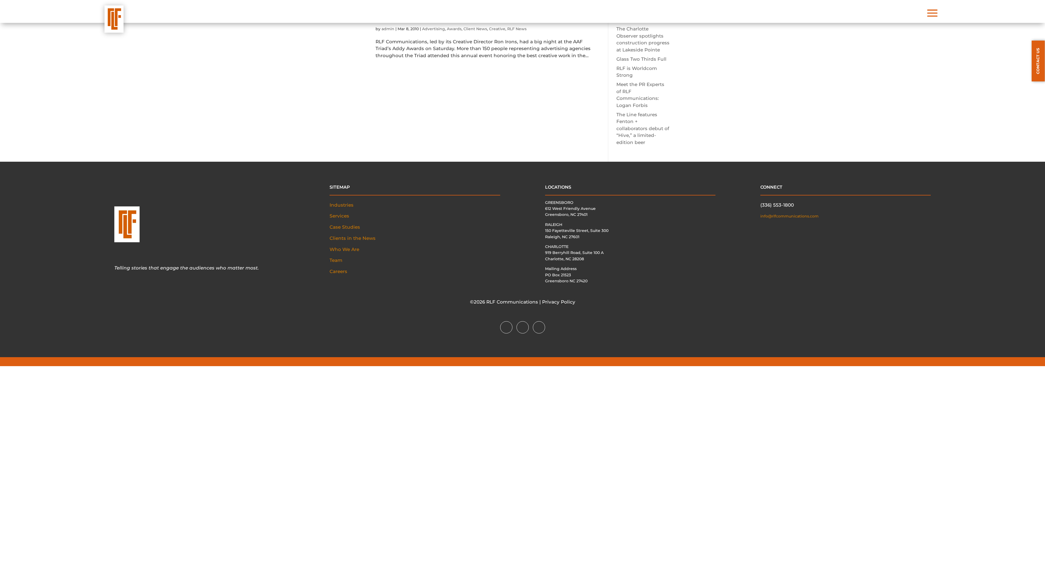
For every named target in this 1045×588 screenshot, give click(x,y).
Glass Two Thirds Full (641, 59)
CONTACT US (1037, 61)
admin (388, 28)
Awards (454, 28)
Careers (338, 271)
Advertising (433, 28)
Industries (342, 205)
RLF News (517, 28)
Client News (475, 28)
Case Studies (345, 227)
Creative (497, 28)
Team (336, 260)
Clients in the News (353, 238)
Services (339, 216)
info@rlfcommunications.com (789, 216)
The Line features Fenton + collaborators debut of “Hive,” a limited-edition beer (642, 128)
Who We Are (344, 249)
